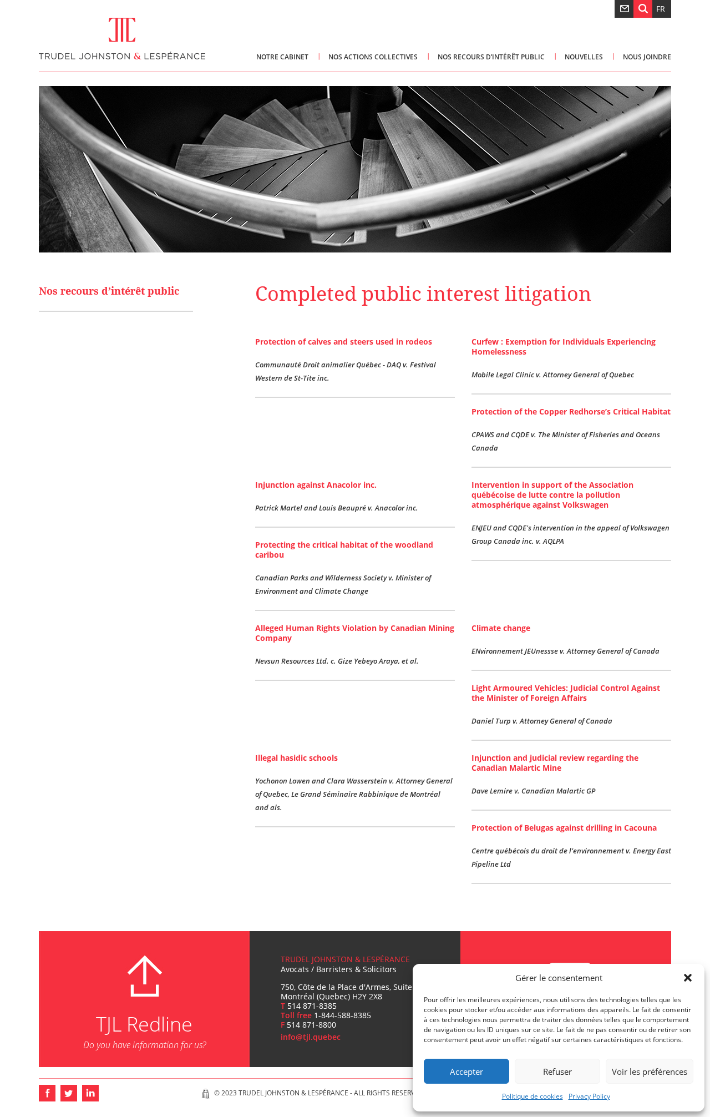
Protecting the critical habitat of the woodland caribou (344, 549)
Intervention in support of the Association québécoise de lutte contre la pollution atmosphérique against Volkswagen (552, 494)
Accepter (466, 1071)
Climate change (500, 628)
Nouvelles (584, 57)
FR (660, 8)
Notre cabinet (282, 57)
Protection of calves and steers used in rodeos (343, 341)
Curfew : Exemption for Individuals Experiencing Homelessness (563, 346)
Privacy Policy (589, 1096)
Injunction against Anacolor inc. (316, 484)
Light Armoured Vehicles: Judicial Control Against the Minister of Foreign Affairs (565, 693)
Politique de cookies (532, 1096)
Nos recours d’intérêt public (491, 57)
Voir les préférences (649, 1071)
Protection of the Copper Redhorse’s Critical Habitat (571, 411)
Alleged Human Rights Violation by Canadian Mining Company (354, 633)
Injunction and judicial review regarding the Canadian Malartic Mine (554, 762)
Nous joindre (647, 57)
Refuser (557, 1071)
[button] (687, 977)
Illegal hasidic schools (296, 757)
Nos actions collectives (373, 57)
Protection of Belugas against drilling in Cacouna (564, 827)
